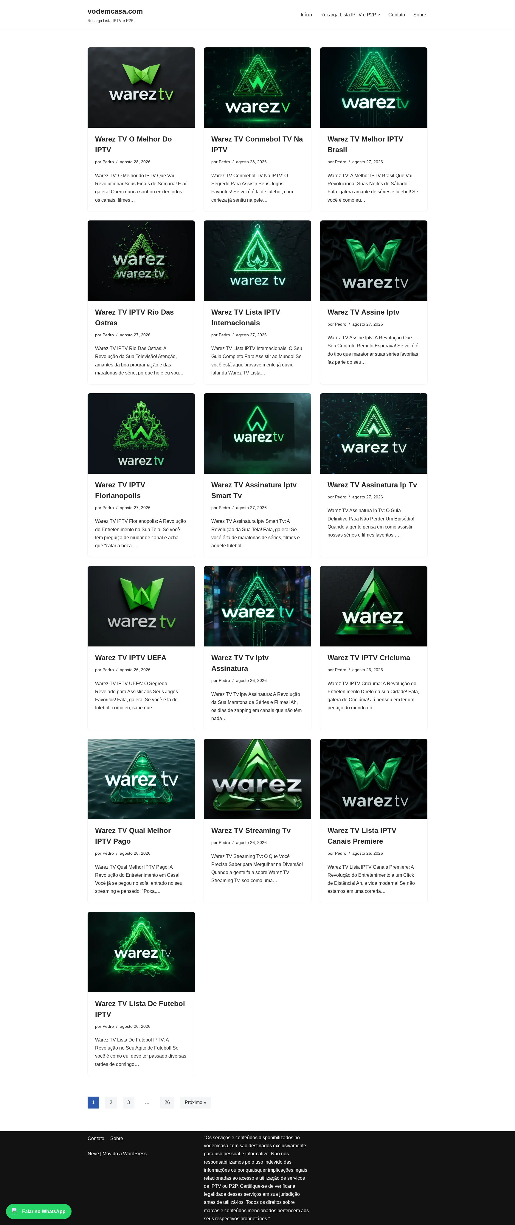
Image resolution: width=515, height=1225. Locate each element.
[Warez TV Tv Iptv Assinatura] (257, 606)
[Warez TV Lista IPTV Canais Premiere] (373, 779)
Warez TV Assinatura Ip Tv (372, 485)
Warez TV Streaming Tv (251, 830)
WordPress (135, 1153)
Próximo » (195, 1102)
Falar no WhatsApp (44, 1211)
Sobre (419, 14)
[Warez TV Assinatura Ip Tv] (373, 433)
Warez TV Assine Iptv (363, 312)
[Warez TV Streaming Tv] (257, 779)
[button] (379, 15)
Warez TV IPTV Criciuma (369, 658)
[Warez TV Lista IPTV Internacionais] (257, 260)
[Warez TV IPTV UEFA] (141, 606)
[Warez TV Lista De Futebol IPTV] (141, 952)
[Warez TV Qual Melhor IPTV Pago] (141, 779)
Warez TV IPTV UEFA (130, 658)
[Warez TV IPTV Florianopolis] (141, 433)
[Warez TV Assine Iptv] (373, 260)
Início (306, 14)
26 (167, 1102)
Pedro (108, 161)
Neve (93, 1153)
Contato (396, 14)
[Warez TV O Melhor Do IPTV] (141, 87)
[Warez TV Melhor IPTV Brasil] (373, 87)
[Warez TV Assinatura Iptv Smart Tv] (257, 433)
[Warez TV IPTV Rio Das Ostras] (141, 260)
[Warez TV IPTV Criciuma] (373, 606)
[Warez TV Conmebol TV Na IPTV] (257, 87)
